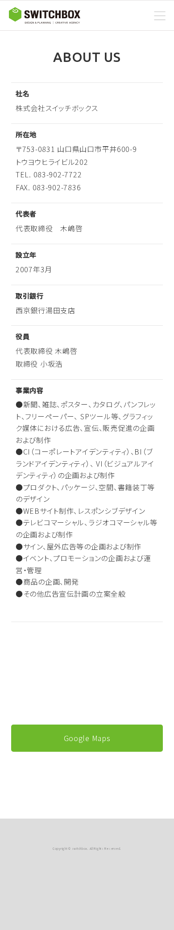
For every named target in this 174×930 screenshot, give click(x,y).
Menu (160, 16)
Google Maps (87, 738)
